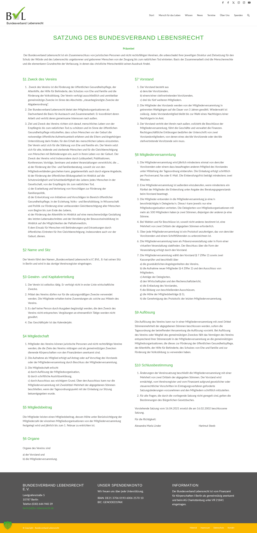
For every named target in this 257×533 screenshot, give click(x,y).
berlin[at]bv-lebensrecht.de (38, 508)
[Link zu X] (233, 2)
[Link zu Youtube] (249, 2)
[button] (7, 525)
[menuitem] (151, 15)
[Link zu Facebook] (223, 2)
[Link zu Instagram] (238, 2)
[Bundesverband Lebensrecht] (25, 15)
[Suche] (248, 15)
